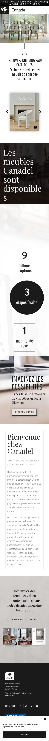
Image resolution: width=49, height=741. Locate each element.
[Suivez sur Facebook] (20, 706)
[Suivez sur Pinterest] (31, 706)
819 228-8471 (10, 696)
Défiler (24, 37)
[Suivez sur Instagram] (25, 706)
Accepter (24, 734)
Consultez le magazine (24, 620)
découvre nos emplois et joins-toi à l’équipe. (28, 3)
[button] (8, 112)
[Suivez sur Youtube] (37, 706)
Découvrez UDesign (24, 412)
